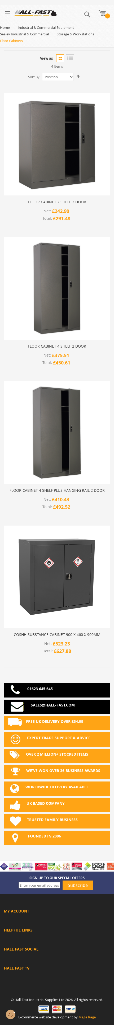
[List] (70, 58)
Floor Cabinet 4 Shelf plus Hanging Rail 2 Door (57, 490)
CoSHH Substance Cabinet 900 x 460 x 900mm (57, 634)
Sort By (34, 76)
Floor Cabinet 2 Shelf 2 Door (57, 202)
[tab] (57, 912)
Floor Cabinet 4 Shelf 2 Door (57, 346)
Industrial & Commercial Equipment (46, 27)
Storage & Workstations (75, 34)
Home (5, 27)
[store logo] (36, 13)
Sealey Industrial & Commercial (24, 34)
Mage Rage (87, 1017)
